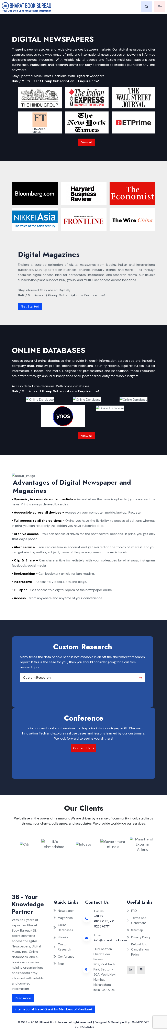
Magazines (65, 918)
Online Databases (65, 927)
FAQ (134, 911)
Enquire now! (88, 81)
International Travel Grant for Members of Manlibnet (53, 1009)
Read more (23, 998)
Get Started (30, 306)
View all (86, 142)
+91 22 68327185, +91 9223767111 (104, 921)
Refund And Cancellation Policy (140, 949)
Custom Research (37, 677)
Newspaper (66, 911)
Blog (61, 964)
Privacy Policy (141, 937)
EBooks (63, 937)
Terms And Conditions (138, 920)
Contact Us (82, 748)
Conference (66, 957)
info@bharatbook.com (110, 940)
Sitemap (137, 930)
